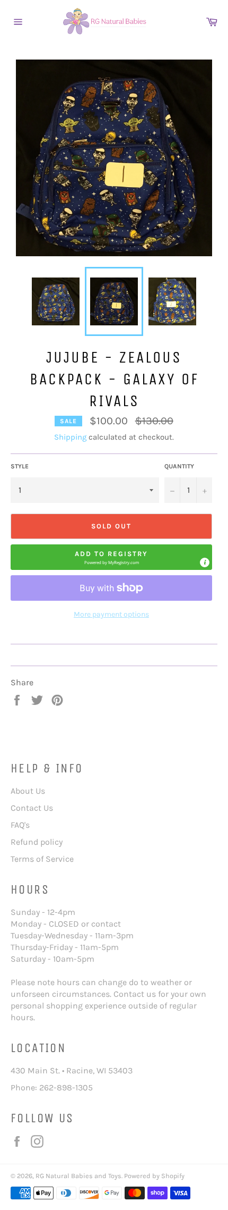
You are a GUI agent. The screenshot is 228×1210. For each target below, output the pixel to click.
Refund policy (37, 842)
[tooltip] (204, 562)
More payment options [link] (111, 614)
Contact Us (32, 808)
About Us (28, 791)
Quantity (179, 466)
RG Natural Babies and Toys (78, 1176)
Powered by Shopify (154, 1176)
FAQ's (20, 825)
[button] (111, 557)
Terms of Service (42, 859)
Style (20, 466)
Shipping (70, 437)
